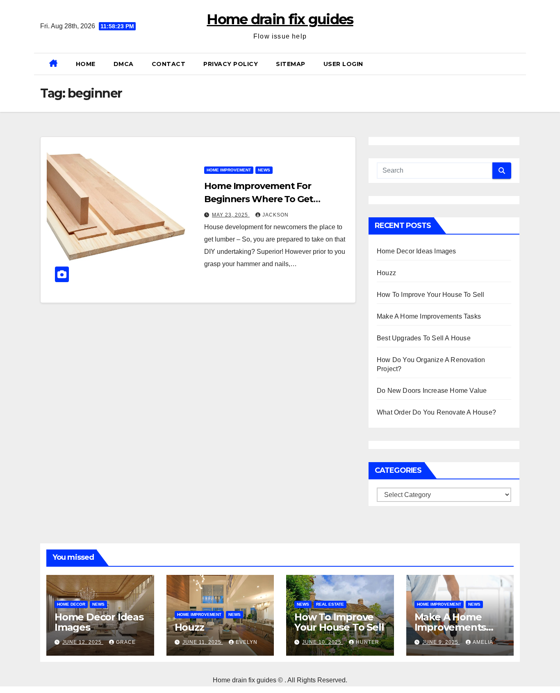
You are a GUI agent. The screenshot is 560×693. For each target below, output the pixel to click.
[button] (516, 63)
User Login (343, 64)
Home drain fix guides (280, 19)
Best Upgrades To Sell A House (424, 338)
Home (86, 64)
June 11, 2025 (202, 642)
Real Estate (330, 604)
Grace (126, 642)
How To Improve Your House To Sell (431, 294)
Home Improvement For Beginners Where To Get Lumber (258, 199)
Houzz (386, 272)
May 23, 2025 (231, 215)
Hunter (367, 642)
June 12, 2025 (82, 642)
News (264, 170)
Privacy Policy (230, 64)
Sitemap (290, 64)
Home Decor (71, 604)
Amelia (483, 642)
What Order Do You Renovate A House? (436, 412)
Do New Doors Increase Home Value (432, 390)
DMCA (124, 64)
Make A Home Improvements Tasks (429, 316)
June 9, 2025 (441, 642)
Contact (169, 64)
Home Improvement (229, 170)
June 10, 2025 (322, 642)
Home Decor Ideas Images (416, 251)
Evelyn (246, 642)
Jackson (275, 215)
